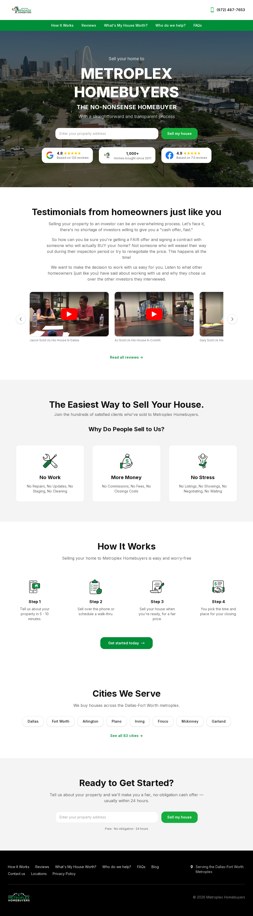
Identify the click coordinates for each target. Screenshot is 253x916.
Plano (117, 721)
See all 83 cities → (126, 735)
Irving (140, 721)
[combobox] (106, 133)
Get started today (123, 643)
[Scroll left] (21, 319)
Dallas (33, 721)
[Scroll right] (232, 319)
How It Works (62, 25)
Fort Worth (60, 721)
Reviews (89, 25)
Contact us (16, 874)
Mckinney (190, 721)
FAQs (197, 25)
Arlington (90, 721)
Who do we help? (170, 25)
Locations (39, 874)
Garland (219, 721)
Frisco (163, 721)
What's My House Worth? (126, 25)
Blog (155, 867)
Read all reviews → (126, 357)
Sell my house (179, 133)
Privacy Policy (64, 874)
